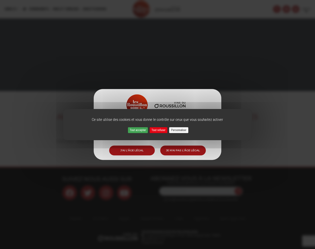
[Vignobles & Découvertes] (286, 9)
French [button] (306, 9)
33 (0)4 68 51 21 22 (154, 239)
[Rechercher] (277, 9)
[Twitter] (88, 192)
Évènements (39, 9)
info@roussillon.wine (152, 242)
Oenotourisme (94, 9)
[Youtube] (124, 192)
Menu (9, 9)
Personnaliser (178, 130)
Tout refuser (158, 130)
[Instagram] (106, 192)
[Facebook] (69, 192)
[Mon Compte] (295, 9)
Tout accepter (138, 130)
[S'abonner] (238, 191)
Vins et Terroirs (65, 9)
